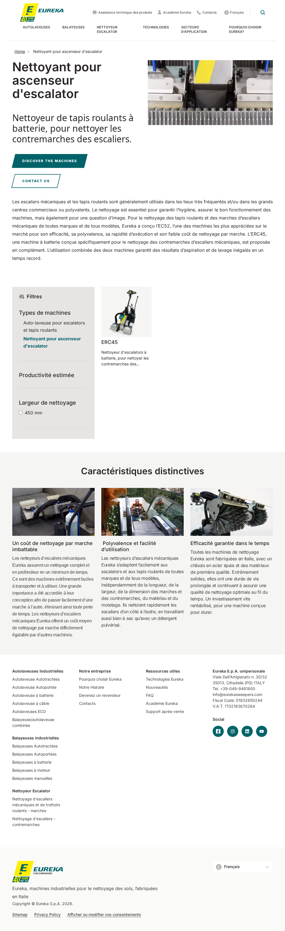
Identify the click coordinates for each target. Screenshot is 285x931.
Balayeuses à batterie (31, 762)
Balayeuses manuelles (32, 778)
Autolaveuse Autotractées (36, 679)
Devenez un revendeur (100, 695)
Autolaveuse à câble (30, 703)
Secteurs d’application (194, 29)
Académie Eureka (177, 12)
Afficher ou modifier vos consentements (104, 914)
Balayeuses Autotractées (35, 746)
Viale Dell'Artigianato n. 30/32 (240, 677)
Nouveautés (157, 687)
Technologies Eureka (164, 679)
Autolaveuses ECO (29, 711)
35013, (219, 682)
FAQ (150, 695)
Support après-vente (165, 711)
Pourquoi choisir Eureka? (245, 29)
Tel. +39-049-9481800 (234, 688)
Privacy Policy (47, 914)
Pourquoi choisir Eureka (100, 679)
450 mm (33, 413)
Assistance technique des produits (125, 12)
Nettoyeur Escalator (107, 29)
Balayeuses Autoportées (34, 754)
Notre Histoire (91, 687)
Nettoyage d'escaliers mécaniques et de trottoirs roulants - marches (36, 804)
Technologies (156, 27)
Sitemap (20, 914)
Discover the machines (49, 161)
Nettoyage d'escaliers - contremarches (33, 821)
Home (19, 51)
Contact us (36, 181)
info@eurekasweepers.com (237, 694)
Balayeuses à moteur (31, 770)
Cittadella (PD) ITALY (245, 682)
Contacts (209, 12)
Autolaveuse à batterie (32, 695)
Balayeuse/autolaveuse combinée (33, 722)
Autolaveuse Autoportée (34, 687)
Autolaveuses (36, 27)
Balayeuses (73, 27)
